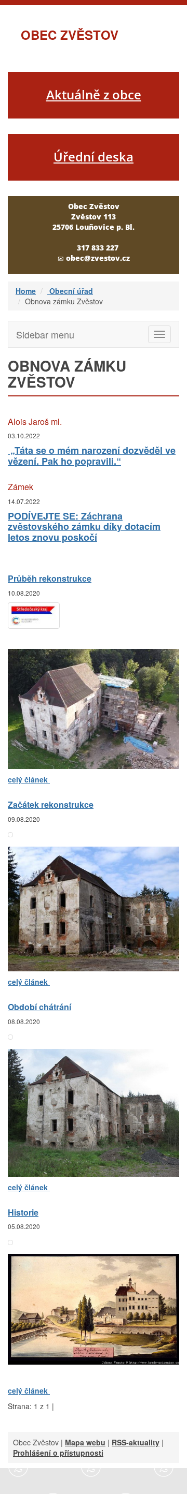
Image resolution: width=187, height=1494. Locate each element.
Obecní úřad (70, 291)
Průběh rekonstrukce (49, 578)
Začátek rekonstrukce (51, 804)
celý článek (29, 779)
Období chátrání (39, 1007)
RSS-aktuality (135, 1442)
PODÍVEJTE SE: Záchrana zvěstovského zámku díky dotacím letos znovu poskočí (84, 526)
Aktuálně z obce (93, 94)
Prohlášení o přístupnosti (58, 1452)
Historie (23, 1212)
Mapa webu (85, 1442)
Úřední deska (93, 156)
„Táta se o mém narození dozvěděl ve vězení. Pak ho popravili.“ (92, 455)
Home (26, 291)
